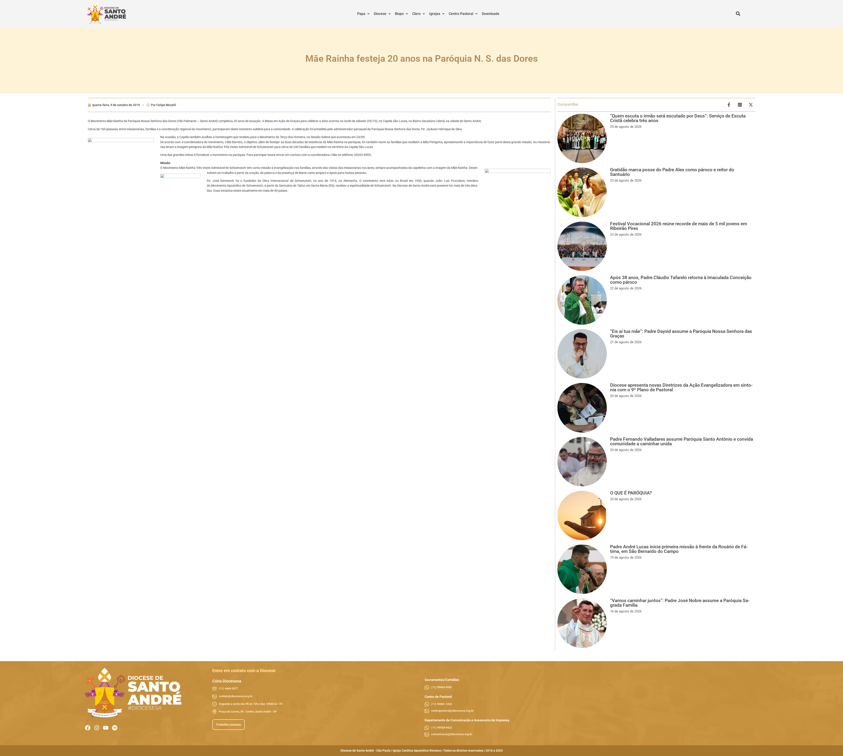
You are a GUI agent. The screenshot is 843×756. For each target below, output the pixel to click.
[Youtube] (105, 727)
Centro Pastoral (461, 14)
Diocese (380, 14)
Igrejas (434, 14)
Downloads (490, 14)
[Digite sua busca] (738, 14)
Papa (361, 14)
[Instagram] (96, 727)
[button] (363, 14)
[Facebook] (87, 727)
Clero (416, 14)
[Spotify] (114, 727)
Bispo (399, 14)
